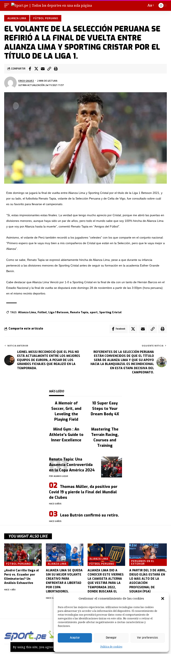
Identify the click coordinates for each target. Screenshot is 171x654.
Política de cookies (111, 646)
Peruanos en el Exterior (142, 562)
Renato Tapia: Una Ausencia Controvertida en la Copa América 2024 (72, 465)
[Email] (43, 68)
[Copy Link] (49, 68)
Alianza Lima (17, 18)
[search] (142, 5)
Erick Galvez (26, 80)
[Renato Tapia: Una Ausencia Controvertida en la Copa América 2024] (111, 467)
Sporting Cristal (110, 312)
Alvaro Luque (61, 476)
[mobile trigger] (7, 5)
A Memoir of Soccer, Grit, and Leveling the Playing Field (66, 411)
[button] (163, 598)
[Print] (56, 68)
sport (94, 312)
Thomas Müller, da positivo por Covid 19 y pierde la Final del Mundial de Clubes (83, 492)
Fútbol (42, 312)
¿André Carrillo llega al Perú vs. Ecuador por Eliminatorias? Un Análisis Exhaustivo (21, 576)
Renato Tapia (79, 312)
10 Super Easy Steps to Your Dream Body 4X (105, 409)
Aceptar (75, 638)
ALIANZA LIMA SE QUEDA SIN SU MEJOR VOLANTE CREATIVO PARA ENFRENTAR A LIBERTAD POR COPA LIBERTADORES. (64, 580)
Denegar (111, 638)
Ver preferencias (147, 638)
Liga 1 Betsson (58, 312)
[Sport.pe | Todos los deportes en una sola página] (51, 5)
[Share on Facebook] (30, 68)
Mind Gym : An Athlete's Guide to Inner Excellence (66, 435)
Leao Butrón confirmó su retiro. (89, 515)
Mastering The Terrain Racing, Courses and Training (105, 437)
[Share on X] (36, 68)
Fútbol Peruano (45, 18)
